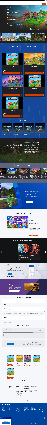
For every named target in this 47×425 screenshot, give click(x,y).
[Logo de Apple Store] (8, 276)
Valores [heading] (17, 407)
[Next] (46, 37)
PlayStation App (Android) (41, 414)
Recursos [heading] (32, 407)
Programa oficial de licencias (34, 413)
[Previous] (1, 37)
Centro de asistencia (26, 408)
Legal (30, 423)
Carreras (2, 409)
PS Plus (9, 411)
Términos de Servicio (33, 408)
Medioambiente (18, 408)
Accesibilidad (17, 409)
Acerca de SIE (3, 408)
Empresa (2, 412)
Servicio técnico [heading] (26, 407)
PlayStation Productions (4, 411)
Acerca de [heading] (3, 407)
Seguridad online (18, 410)
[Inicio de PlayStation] (1, 2)
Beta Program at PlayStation (41, 415)
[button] (23, 37)
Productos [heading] (10, 407)
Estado (24, 410)
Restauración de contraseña (26, 412)
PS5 (9, 408)
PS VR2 (9, 410)
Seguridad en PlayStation (26, 409)
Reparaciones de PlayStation (27, 411)
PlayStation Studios (3, 410)
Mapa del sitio (44, 423)
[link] (23, 251)
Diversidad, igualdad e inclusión (19, 411)
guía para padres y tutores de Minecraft (33, 150)
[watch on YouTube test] (29, 40)
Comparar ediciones (23, 380)
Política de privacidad (33, 423)
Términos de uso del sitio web (39, 423)
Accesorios (10, 412)
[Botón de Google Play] (12, 276)
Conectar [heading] (40, 407)
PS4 (9, 409)
